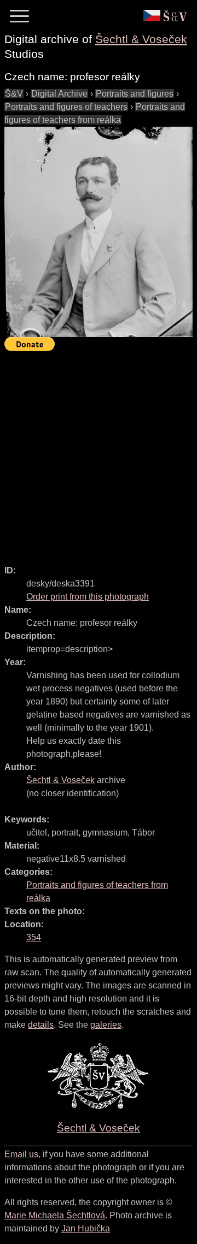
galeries (105, 1024)
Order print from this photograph (87, 596)
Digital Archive (59, 93)
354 (33, 937)
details (41, 1024)
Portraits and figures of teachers (66, 106)
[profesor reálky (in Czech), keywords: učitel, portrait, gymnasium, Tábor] (98, 232)
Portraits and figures (134, 93)
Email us (21, 1154)
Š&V (14, 93)
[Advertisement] (98, 453)
